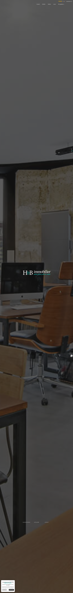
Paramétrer (4, 589)
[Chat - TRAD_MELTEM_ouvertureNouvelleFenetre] (71, 356)
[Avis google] (62, 1)
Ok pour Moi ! (11, 589)
